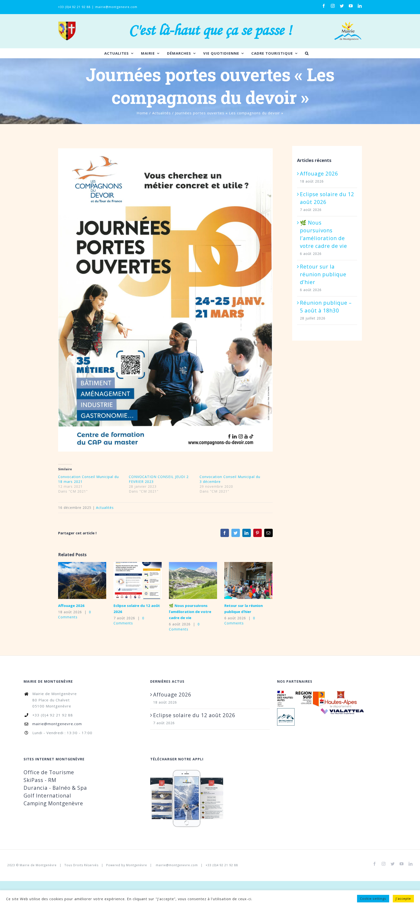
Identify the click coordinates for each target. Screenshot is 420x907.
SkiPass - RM (40, 780)
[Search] (307, 53)
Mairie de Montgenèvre (38, 865)
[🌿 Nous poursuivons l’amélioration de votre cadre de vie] (193, 580)
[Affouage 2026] (82, 580)
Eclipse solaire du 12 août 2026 (130, 580)
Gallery (89, 580)
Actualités (105, 507)
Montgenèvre (136, 865)
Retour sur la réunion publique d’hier (241, 580)
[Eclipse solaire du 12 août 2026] (138, 580)
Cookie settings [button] (373, 901)
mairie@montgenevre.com (116, 7)
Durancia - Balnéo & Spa (55, 787)
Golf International (47, 795)
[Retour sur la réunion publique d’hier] (248, 580)
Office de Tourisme (49, 772)
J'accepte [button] (403, 901)
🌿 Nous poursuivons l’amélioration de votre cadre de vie (185, 580)
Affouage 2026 (74, 580)
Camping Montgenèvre (53, 803)
